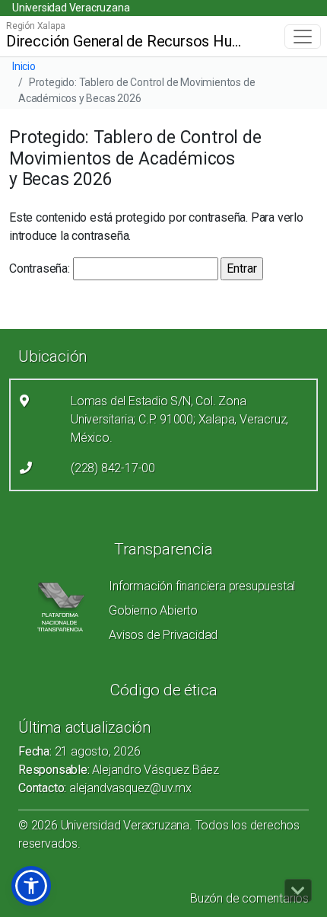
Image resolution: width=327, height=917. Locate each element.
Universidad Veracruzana (70, 8)
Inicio (24, 66)
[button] (31, 886)
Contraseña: (41, 268)
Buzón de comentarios (249, 898)
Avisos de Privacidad (163, 635)
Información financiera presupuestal (202, 586)
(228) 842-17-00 (113, 468)
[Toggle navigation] (302, 36)
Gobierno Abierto (153, 610)
